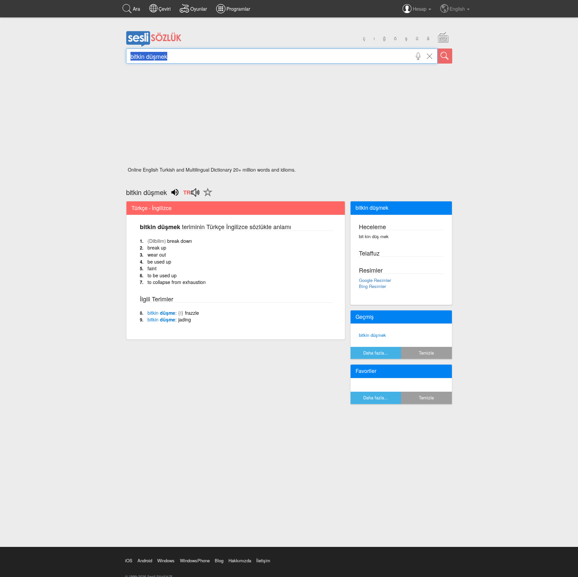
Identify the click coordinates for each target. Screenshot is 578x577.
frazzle (192, 312)
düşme (161, 312)
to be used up (162, 275)
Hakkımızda (239, 560)
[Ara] (445, 56)
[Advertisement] (289, 117)
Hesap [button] (420, 8)
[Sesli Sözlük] (154, 45)
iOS (128, 560)
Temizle (426, 353)
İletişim (263, 560)
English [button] (458, 8)
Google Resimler (375, 280)
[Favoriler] (206, 196)
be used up (159, 261)
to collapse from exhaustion (177, 282)
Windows (166, 560)
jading (184, 319)
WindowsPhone (195, 560)
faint (152, 268)
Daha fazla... (375, 353)
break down (179, 240)
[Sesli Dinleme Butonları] (191, 194)
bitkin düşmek (372, 335)
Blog (219, 560)
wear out (157, 254)
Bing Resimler (372, 286)
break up (157, 247)
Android (144, 560)
